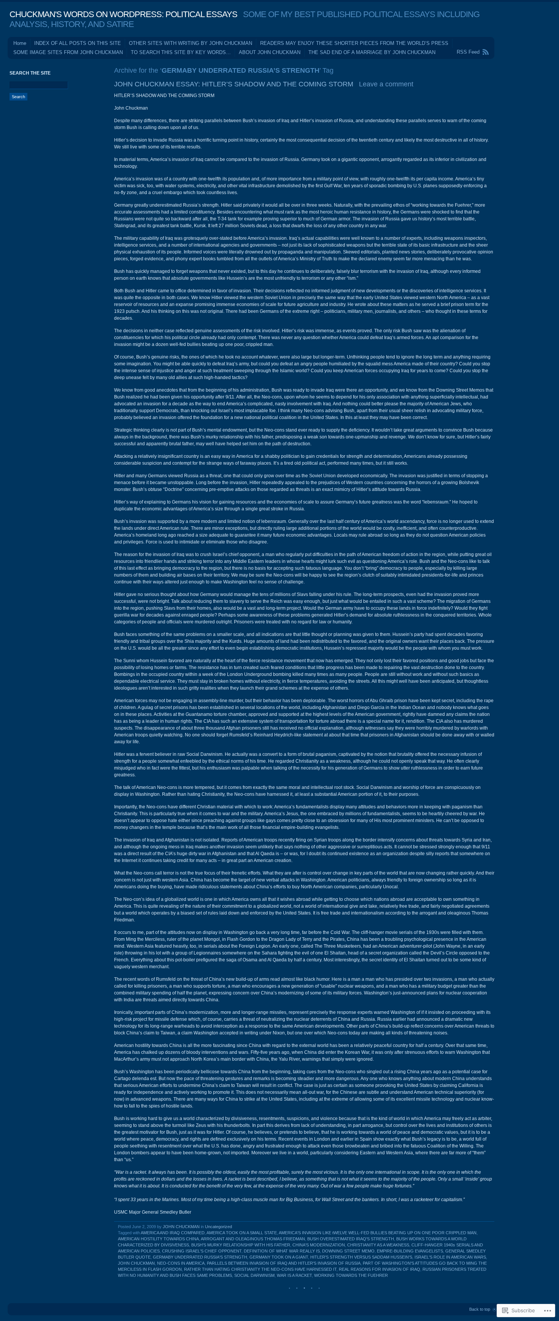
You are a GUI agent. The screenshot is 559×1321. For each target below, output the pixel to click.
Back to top (479, 1309)
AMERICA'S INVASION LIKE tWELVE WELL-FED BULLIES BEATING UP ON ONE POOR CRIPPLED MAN (377, 1232)
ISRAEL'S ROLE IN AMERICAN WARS (450, 1257)
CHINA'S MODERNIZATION (318, 1245)
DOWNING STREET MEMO (348, 1251)
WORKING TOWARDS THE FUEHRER (351, 1275)
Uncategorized (218, 1226)
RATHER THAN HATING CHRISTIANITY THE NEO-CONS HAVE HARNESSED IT (260, 1269)
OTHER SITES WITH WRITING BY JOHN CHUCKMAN (190, 43)
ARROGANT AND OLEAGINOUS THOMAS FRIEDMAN (253, 1239)
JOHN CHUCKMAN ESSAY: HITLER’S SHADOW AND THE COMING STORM (233, 84)
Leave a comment (386, 84)
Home (19, 43)
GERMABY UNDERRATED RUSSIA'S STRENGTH (200, 1257)
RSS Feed (468, 52)
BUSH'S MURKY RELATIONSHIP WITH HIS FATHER (240, 1245)
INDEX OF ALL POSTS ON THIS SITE (77, 43)
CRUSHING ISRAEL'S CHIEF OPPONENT (201, 1251)
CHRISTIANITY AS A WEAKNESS (378, 1245)
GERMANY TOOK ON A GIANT (278, 1257)
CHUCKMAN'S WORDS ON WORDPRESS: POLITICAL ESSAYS (123, 14)
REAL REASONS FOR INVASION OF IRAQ (379, 1269)
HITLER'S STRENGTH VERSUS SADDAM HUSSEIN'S (361, 1257)
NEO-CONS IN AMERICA (181, 1263)
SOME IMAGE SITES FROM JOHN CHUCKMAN (68, 52)
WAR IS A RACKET (294, 1275)
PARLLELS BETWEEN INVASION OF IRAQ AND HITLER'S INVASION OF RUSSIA (283, 1263)
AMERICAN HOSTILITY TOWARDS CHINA (158, 1239)
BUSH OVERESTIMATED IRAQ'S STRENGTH (350, 1239)
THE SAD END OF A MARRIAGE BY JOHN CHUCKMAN (371, 52)
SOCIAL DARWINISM (254, 1275)
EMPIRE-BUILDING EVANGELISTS (410, 1251)
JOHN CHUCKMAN (181, 1226)
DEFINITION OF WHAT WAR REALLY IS (282, 1251)
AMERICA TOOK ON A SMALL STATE (241, 1232)
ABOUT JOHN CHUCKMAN (269, 52)
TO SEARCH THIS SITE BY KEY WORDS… (181, 52)
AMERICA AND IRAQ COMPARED (173, 1232)
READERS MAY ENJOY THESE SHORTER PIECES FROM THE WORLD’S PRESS (354, 43)
